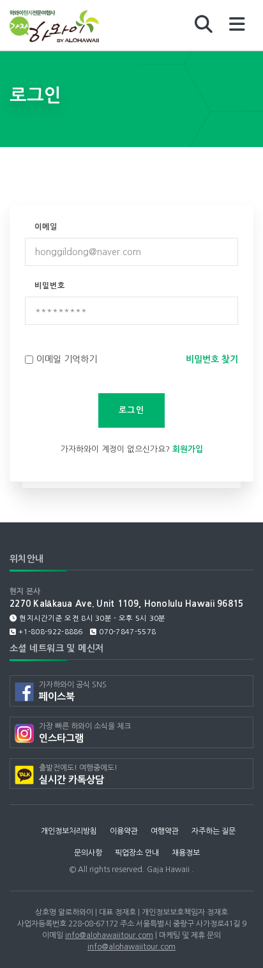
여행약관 (165, 831)
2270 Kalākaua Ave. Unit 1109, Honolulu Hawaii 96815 (127, 604)
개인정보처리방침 (69, 831)
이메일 (45, 227)
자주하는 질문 (214, 831)
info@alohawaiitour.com (109, 935)
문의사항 (88, 853)
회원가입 (187, 449)
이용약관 (124, 831)
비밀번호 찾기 (212, 359)
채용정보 (186, 853)
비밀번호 (49, 286)
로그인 (131, 410)
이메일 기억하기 (66, 359)
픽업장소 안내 (137, 853)
